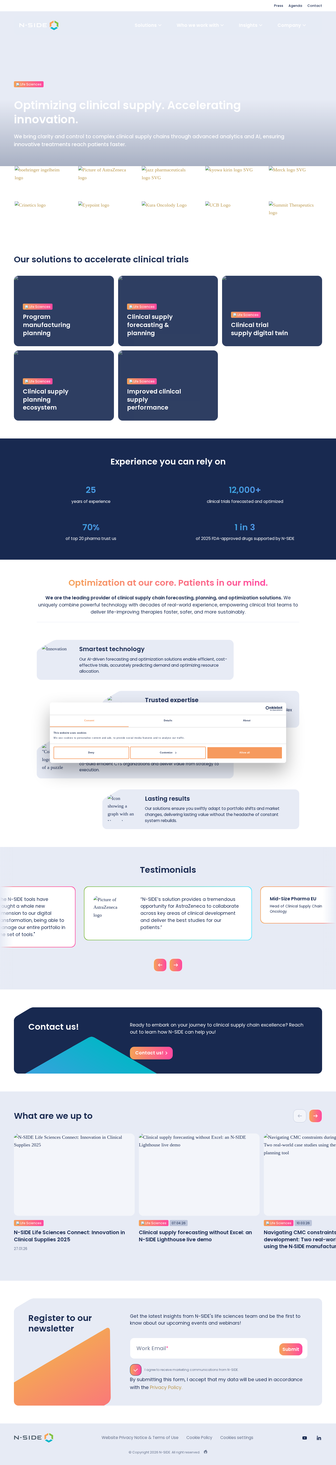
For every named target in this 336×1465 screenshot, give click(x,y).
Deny (91, 752)
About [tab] (247, 720)
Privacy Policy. (166, 1387)
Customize (166, 752)
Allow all (244, 752)
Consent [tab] (89, 720)
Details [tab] (168, 720)
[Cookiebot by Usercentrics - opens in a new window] (259, 708)
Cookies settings (236, 1437)
